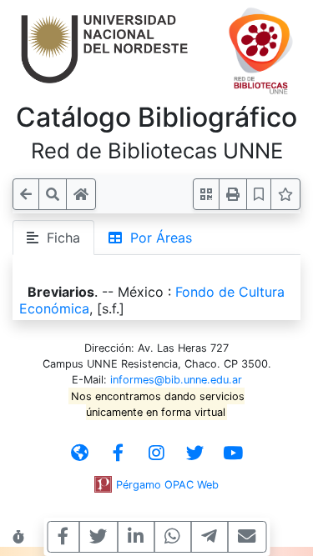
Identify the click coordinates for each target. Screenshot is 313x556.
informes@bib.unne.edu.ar (176, 379)
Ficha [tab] (59, 237)
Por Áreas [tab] (157, 237)
